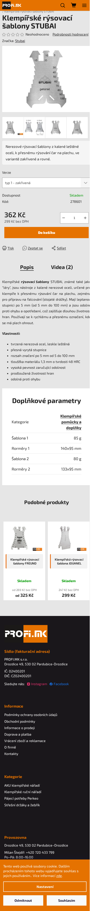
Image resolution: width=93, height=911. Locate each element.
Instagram (39, 684)
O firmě (10, 747)
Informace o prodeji (19, 728)
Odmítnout (23, 900)
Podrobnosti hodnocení (70, 34)
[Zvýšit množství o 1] (85, 218)
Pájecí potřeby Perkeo (21, 798)
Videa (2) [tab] (62, 267)
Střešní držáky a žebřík (22, 805)
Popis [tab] (27, 267)
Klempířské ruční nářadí (22, 792)
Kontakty (11, 754)
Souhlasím (66, 900)
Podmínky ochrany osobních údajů (30, 715)
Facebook (61, 684)
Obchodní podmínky (19, 721)
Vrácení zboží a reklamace (25, 741)
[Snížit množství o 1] (63, 218)
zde (59, 875)
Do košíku (46, 232)
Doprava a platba (17, 734)
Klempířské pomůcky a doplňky (70, 422)
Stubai (20, 41)
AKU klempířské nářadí (22, 785)
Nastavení (45, 886)
